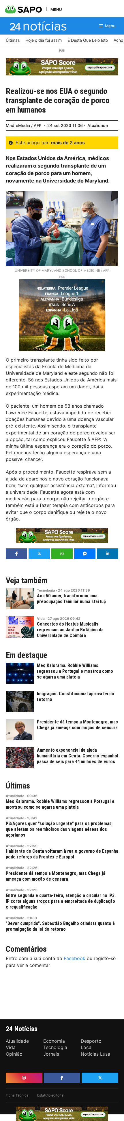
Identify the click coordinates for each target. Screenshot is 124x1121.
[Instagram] (24, 1078)
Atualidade (97, 125)
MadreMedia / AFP (24, 125)
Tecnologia (46, 590)
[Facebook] (62, 1078)
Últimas (18, 786)
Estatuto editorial (50, 1095)
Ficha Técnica (17, 1095)
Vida (41, 618)
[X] (100, 1078)
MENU (56, 9)
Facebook (74, 958)
